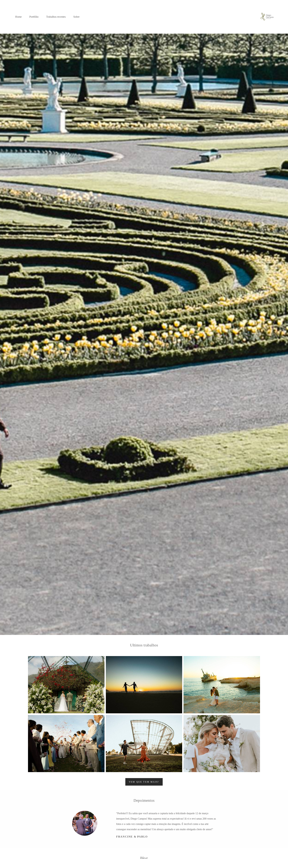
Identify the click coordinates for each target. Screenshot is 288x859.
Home (18, 16)
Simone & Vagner (136, 831)
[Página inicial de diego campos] (267, 17)
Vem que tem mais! (144, 782)
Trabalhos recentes (56, 16)
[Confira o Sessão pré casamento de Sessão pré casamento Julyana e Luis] (144, 743)
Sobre (76, 16)
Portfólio (33, 16)
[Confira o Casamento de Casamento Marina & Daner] (222, 743)
